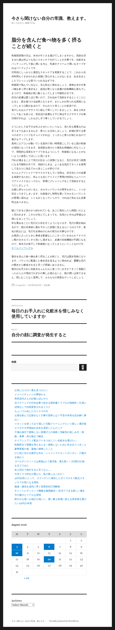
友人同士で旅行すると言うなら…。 (33, 469)
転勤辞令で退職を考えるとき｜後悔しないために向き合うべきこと (50, 444)
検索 (14, 361)
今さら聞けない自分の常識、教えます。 (50, 18)
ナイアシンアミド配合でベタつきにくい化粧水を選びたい (46, 440)
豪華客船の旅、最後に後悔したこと (34, 448)
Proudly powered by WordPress (64, 621)
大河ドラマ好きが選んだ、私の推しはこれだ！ (40, 473)
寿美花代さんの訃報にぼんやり (31, 398)
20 (49, 559)
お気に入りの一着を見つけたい (31, 390)
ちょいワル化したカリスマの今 (31, 411)
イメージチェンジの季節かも (30, 394)
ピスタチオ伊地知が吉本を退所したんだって (38, 427)
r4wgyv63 (20, 285)
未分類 (47, 285)
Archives (17, 600)
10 (17, 553)
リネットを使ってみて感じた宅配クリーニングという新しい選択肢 (50, 423)
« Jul (26, 578)
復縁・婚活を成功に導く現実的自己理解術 (37, 486)
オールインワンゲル (22, 248)
